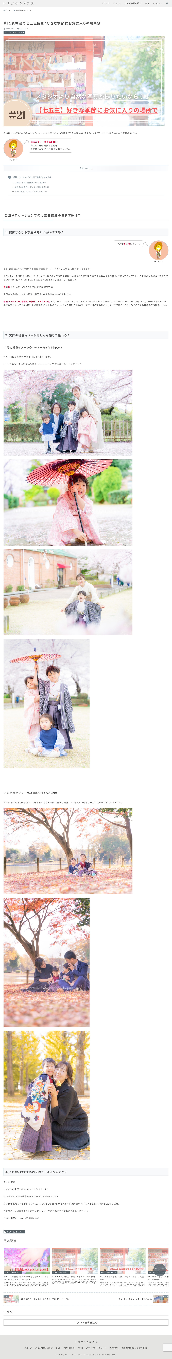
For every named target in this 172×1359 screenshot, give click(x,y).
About (28, 1348)
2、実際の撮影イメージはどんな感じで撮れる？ (32, 187)
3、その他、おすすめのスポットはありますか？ (31, 191)
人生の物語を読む (44, 1348)
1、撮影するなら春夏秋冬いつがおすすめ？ (30, 182)
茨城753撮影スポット (15, 1232)
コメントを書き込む (86, 1322)
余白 (58, 1348)
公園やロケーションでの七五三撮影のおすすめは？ (32, 177)
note (80, 1348)
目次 (82, 168)
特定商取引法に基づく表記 (134, 1348)
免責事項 (114, 1348)
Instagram (69, 1348)
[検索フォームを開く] (167, 3)
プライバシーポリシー (96, 1348)
